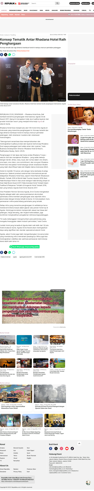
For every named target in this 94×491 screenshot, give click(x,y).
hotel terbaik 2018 (39, 257)
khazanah (33, 10)
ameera (4, 10)
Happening (4, 14)
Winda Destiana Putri (23, 51)
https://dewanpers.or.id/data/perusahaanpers (14, 481)
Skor (28, 448)
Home (1, 35)
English (29, 458)
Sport (28, 453)
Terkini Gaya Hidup (74, 104)
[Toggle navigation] (2, 3)
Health (11, 14)
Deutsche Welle (74, 3)
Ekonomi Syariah (15, 10)
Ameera (2, 448)
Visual (15, 458)
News (1, 453)
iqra (41, 10)
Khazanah (3, 450)
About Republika (5, 469)
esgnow (76, 10)
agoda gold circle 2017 (26, 257)
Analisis (15, 453)
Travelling (13, 35)
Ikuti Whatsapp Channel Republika (26, 247)
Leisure (7, 35)
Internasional (3, 455)
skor (25, 10)
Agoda (40, 121)
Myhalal (17, 14)
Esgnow (2, 458)
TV (90, 10)
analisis (55, 10)
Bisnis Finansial (65, 10)
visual (84, 10)
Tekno (23, 14)
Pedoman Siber (31, 469)
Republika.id (85, 3)
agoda (15, 257)
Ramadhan (16, 460)
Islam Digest (30, 450)
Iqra (14, 450)
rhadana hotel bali (5, 257)
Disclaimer (3, 471)
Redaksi (15, 469)
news (47, 10)
